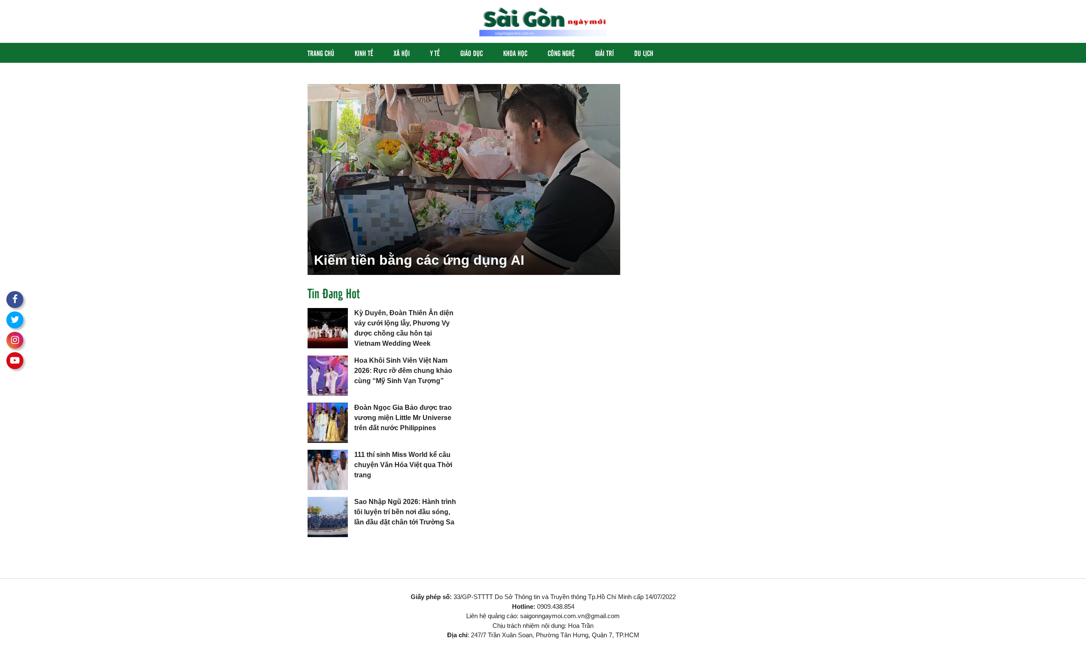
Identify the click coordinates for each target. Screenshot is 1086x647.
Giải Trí (604, 53)
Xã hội (402, 53)
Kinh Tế (364, 53)
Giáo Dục (471, 53)
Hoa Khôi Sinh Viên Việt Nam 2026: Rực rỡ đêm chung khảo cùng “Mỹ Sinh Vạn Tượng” (403, 370)
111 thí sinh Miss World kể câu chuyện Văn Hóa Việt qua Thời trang (403, 465)
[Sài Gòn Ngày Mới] (543, 21)
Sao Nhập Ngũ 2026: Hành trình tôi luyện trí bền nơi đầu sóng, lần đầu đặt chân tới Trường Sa (405, 512)
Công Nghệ (561, 53)
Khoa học (515, 53)
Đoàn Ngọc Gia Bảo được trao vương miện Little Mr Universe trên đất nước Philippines (403, 417)
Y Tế (435, 53)
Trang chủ (321, 53)
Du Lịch (643, 53)
